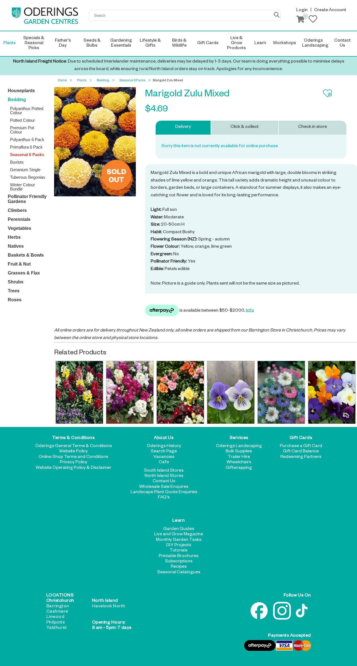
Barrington (57, 606)
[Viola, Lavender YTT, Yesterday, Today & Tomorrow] (230, 392)
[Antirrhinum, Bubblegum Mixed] (79, 392)
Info (250, 310)
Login (302, 10)
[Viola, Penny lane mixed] (331, 392)
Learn (178, 521)
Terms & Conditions (73, 438)
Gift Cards (301, 438)
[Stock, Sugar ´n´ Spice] (129, 392)
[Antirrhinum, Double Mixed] (180, 392)
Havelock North (108, 606)
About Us (163, 438)
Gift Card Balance (301, 451)
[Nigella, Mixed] (281, 392)
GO (276, 15)
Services (239, 438)
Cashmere (57, 612)
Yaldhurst (56, 628)
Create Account (330, 10)
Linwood (55, 617)
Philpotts (55, 623)
